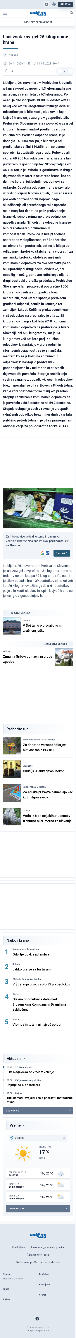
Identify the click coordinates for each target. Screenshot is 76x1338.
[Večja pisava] (71, 71)
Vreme (15, 1125)
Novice (26, 620)
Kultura (6, 651)
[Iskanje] (71, 12)
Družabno (28, 766)
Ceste (16, 994)
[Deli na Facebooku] (6, 71)
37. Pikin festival (23, 1067)
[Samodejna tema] (46, 4)
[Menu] (5, 13)
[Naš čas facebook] (37, 1319)
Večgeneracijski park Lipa (26, 949)
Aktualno (14, 1058)
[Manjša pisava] (60, 71)
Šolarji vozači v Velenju (34, 787)
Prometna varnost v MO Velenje (39, 740)
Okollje (26, 811)
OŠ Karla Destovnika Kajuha (27, 979)
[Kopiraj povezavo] (12, 71)
